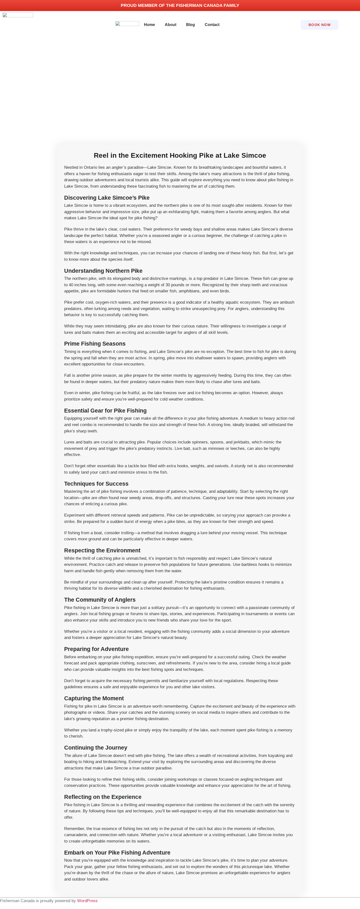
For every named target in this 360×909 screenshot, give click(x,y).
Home (149, 25)
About (170, 25)
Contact (212, 25)
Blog (190, 25)
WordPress (87, 900)
